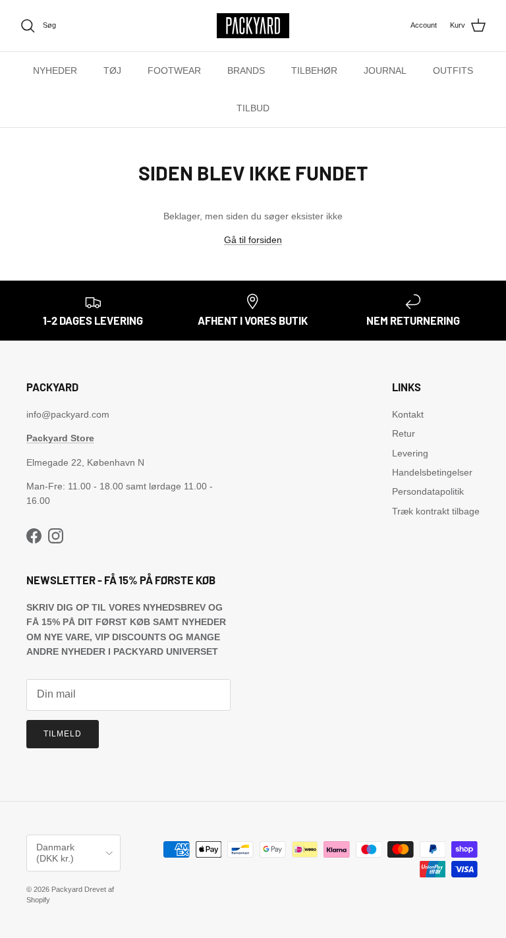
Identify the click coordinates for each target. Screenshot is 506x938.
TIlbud (253, 108)
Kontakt (408, 414)
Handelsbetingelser (432, 472)
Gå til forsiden (253, 239)
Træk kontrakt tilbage (436, 511)
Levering (410, 453)
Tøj (112, 70)
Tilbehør (314, 70)
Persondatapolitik (428, 491)
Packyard (66, 889)
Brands (246, 70)
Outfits (453, 70)
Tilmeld (62, 733)
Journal (385, 70)
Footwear (174, 70)
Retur (403, 433)
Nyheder (55, 70)
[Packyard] (253, 25)
